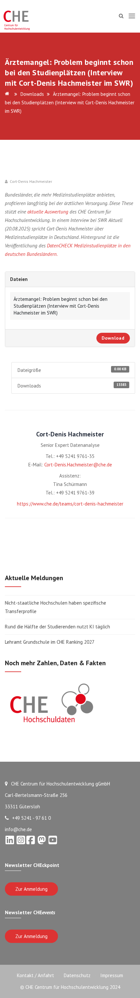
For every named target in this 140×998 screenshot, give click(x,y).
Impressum (111, 975)
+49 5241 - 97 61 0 (31, 818)
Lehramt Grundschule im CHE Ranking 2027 (49, 642)
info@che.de (18, 829)
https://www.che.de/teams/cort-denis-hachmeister (70, 504)
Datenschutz (77, 975)
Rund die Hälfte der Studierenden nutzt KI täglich (57, 627)
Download (113, 338)
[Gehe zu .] (8, 94)
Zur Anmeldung (31, 889)
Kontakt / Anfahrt (35, 975)
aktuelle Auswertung (47, 212)
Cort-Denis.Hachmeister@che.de (78, 465)
